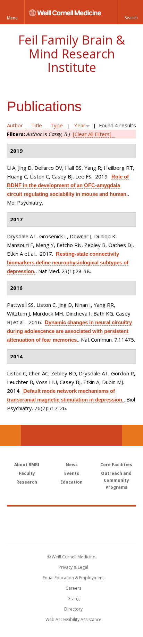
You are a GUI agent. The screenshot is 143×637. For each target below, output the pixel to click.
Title (36, 125)
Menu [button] (12, 18)
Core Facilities (116, 465)
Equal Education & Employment (73, 578)
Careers (73, 588)
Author (15, 125)
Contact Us (132, 435)
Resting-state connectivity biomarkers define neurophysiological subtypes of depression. (67, 262)
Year (79, 125)
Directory (73, 609)
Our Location (10, 435)
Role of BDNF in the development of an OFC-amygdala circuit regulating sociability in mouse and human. (68, 185)
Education (71, 482)
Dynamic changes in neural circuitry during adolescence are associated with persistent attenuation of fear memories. (69, 331)
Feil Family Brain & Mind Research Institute (71, 53)
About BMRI (26, 465)
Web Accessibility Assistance (73, 619)
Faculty (27, 473)
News (72, 465)
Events (71, 473)
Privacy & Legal (73, 567)
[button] (131, 12)
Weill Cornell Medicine (71, 517)
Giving (73, 599)
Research (26, 482)
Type (56, 125)
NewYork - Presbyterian (71, 531)
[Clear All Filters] (92, 133)
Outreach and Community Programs (116, 480)
